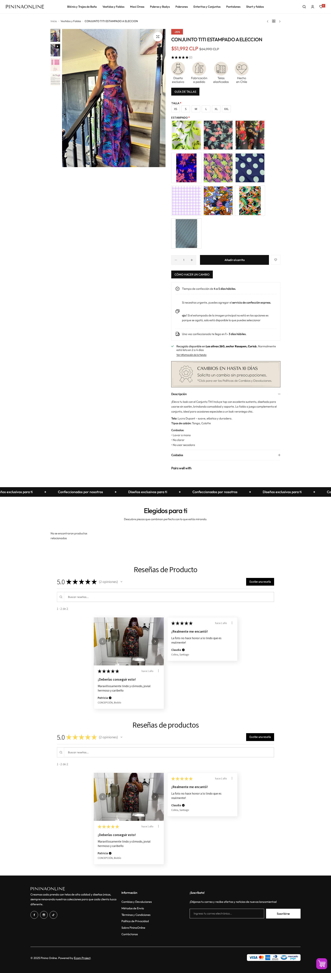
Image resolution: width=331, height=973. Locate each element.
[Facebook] (34, 915)
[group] (114, 98)
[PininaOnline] (25, 7)
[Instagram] (44, 915)
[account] (312, 6)
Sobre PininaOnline (133, 927)
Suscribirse (283, 913)
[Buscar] (304, 6)
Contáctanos (129, 934)
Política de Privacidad (135, 921)
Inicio (54, 21)
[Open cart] (321, 963)
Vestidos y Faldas (71, 21)
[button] (121, 581)
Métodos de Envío (132, 908)
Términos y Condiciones (135, 915)
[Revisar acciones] (158, 670)
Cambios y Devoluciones (136, 902)
